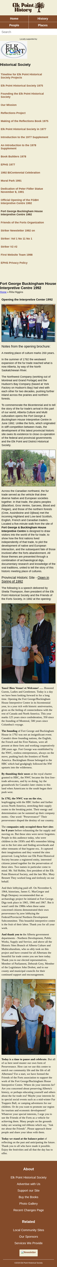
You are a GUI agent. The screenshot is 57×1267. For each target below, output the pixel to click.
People (14, 25)
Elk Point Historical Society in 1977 (23, 129)
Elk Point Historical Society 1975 (22, 85)
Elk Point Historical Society (29, 1177)
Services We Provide (28, 1243)
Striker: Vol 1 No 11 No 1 (16, 238)
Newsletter (30, 1252)
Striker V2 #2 (9, 246)
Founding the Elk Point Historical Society (22, 95)
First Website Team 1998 (17, 254)
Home (14, 18)
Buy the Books (28, 1197)
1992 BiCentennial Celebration (20, 172)
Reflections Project (13, 113)
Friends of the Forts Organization (22, 222)
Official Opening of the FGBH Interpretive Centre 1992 (20, 201)
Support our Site (28, 1190)
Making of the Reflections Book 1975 (24, 121)
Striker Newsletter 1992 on (18, 230)
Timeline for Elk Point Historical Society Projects (21, 76)
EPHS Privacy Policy (14, 262)
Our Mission (9, 104)
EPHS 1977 (8, 164)
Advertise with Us (28, 1184)
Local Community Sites (28, 1230)
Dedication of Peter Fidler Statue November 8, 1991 (22, 190)
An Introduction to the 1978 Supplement (18, 147)
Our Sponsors (28, 1236)
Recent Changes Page (28, 1210)
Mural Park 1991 (11, 180)
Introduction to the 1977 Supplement (24, 137)
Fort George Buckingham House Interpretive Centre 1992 (22, 213)
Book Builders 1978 (13, 156)
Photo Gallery (28, 1203)
